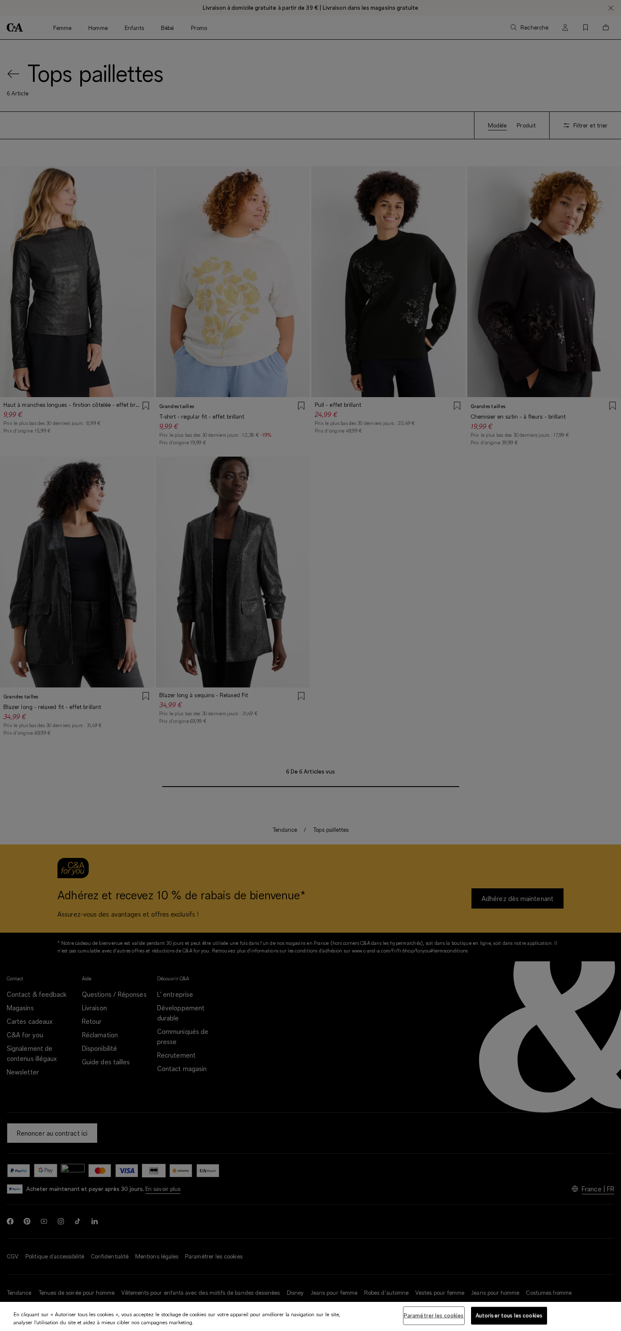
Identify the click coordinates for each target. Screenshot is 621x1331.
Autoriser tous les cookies (509, 1315)
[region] (310, 1316)
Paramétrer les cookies (434, 1315)
